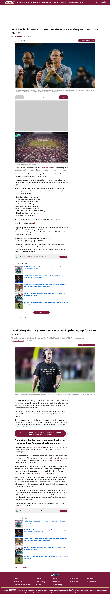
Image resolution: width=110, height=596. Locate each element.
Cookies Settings (57, 585)
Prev (19, 97)
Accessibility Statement (22, 585)
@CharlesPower (27, 228)
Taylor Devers (18, 341)
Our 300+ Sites (73, 579)
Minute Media (12, 589)
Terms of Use (56, 582)
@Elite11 (45, 232)
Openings (39, 579)
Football (26, 2)
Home (16, 318)
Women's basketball (60, 2)
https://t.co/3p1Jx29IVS (25, 239)
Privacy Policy (40, 582)
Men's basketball (47, 2)
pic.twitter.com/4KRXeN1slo (42, 239)
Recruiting (20, 2)
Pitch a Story (18, 582)
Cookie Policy (73, 582)
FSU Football (24, 318)
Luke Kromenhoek (46, 168)
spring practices (36, 447)
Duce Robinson (55, 460)
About (16, 579)
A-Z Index (39, 585)
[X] (96, 2)
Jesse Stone (39, 473)
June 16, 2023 (39, 230)
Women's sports (35, 2)
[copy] (24, 40)
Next (63, 97)
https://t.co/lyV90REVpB (40, 228)
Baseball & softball (72, 2)
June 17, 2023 (39, 241)
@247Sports (59, 232)
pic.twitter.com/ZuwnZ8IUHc (58, 228)
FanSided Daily (90, 579)
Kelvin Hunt (18, 36)
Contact (54, 579)
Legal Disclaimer (90, 582)
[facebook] (99, 2)
